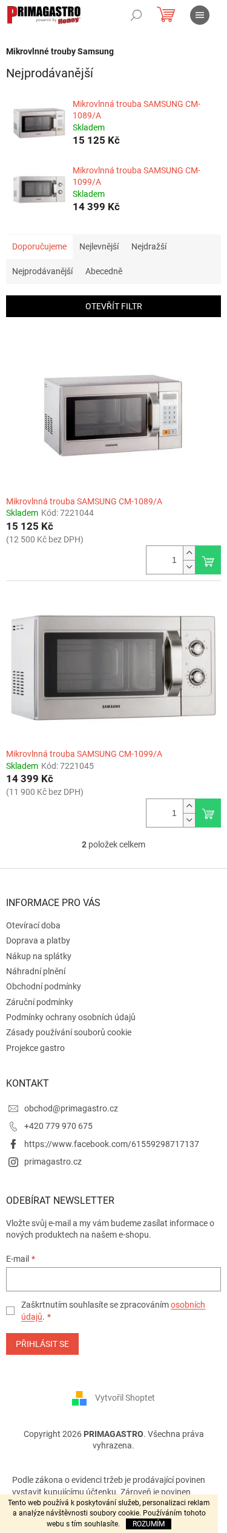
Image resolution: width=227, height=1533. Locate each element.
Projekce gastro (35, 1048)
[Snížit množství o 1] (189, 567)
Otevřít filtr (113, 306)
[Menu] (200, 15)
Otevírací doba (33, 925)
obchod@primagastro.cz (71, 1108)
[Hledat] (136, 15)
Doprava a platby (38, 940)
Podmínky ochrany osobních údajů (71, 1017)
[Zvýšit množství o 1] (189, 553)
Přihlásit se (42, 1344)
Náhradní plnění (35, 971)
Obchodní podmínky (43, 986)
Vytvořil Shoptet (125, 1397)
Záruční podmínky (39, 1002)
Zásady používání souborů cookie (68, 1032)
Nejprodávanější (42, 271)
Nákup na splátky (38, 956)
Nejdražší (148, 246)
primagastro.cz (53, 1161)
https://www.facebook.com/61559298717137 (111, 1144)
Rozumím (149, 1524)
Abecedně (103, 271)
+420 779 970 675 (58, 1126)
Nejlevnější (99, 246)
